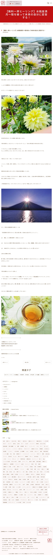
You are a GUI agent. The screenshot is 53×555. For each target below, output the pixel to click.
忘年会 (18, 443)
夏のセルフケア (20, 456)
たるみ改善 (45, 492)
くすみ (37, 446)
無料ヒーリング (20, 466)
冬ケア (22, 443)
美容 (14, 453)
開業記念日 (29, 459)
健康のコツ (44, 461)
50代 (23, 471)
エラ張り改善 (29, 476)
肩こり (40, 459)
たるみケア (46, 482)
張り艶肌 (4, 476)
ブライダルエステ (23, 499)
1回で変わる (25, 441)
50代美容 (16, 474)
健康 (37, 497)
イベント (9, 459)
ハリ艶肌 (27, 469)
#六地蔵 (37, 374)
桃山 (44, 459)
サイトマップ (5, 550)
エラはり (37, 489)
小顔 (48, 497)
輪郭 (43, 453)
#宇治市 (32, 374)
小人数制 (28, 482)
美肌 (35, 469)
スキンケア (33, 479)
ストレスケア (32, 443)
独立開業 (4, 451)
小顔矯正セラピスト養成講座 (37, 487)
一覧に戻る (26, 362)
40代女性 (4, 494)
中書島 (20, 479)
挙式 (36, 464)
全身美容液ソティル (8, 400)
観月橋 (4, 489)
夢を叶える (10, 479)
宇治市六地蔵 (5, 484)
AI (15, 446)
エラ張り (14, 466)
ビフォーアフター (10, 469)
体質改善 (38, 474)
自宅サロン (33, 474)
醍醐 (47, 469)
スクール (5, 393)
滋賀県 (27, 484)
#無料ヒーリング (44, 374)
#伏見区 (27, 374)
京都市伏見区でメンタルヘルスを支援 (10, 353)
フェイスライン (30, 494)
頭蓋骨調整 (5, 502)
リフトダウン (10, 451)
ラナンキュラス (15, 489)
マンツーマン (33, 453)
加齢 (41, 451)
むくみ (9, 476)
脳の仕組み (36, 456)
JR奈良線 (32, 484)
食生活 (10, 471)
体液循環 (22, 446)
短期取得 (10, 484)
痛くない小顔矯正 (34, 492)
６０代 (13, 499)
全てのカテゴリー (7, 384)
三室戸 (23, 484)
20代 (12, 482)
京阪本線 (15, 479)
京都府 (4, 469)
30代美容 (31, 451)
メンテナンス (15, 448)
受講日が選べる (39, 441)
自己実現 (24, 479)
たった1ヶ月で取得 (6, 461)
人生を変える (46, 448)
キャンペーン (8, 448)
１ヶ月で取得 (45, 441)
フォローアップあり (17, 484)
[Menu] (50, 3)
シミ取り (4, 459)
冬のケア (4, 443)
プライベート (6, 398)
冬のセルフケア (27, 448)
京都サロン (8, 441)
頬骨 (4, 471)
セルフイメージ (35, 459)
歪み (38, 471)
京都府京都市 (45, 451)
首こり (26, 446)
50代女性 (40, 492)
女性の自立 (47, 453)
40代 (34, 471)
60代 (14, 471)
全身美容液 (8, 482)
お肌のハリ (43, 469)
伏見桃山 (31, 466)
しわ (4, 448)
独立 (35, 494)
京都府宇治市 (37, 484)
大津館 (10, 487)
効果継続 (41, 448)
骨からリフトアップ (21, 476)
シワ (33, 489)
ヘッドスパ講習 (6, 453)
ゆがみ (38, 469)
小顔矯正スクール (11, 492)
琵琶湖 (42, 489)
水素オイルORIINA (7, 403)
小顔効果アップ (40, 494)
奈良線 (12, 474)
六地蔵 (17, 497)
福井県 (21, 489)
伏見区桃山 (5, 499)
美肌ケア (19, 441)
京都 (9, 499)
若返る (14, 487)
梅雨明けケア (18, 453)
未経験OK (27, 474)
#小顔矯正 (16, 374)
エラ (18, 459)
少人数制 (41, 482)
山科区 (42, 479)
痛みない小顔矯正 (6, 474)
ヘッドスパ (6, 389)
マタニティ (10, 443)
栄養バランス (19, 471)
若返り (41, 471)
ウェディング (27, 464)
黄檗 (24, 489)
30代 (28, 497)
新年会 (14, 443)
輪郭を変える (44, 499)
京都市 (19, 461)
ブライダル (26, 466)
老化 (11, 453)
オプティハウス (25, 461)
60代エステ (37, 451)
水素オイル (33, 482)
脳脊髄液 (17, 499)
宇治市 (31, 469)
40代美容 (4, 492)
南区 (4, 482)
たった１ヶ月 (45, 456)
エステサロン (10, 494)
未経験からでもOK (34, 448)
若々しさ (14, 459)
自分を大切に (14, 441)
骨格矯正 (26, 456)
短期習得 (15, 494)
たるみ (5, 391)
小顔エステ (8, 497)
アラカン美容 (46, 471)
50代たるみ (9, 489)
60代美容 (30, 471)
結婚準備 (11, 464)
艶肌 (28, 479)
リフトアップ (17, 464)
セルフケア (5, 479)
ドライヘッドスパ (23, 497)
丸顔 (7, 471)
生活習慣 (44, 466)
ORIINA (16, 482)
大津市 (42, 484)
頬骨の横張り (14, 476)
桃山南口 (45, 487)
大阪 (37, 482)
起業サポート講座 (36, 476)
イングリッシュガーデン (26, 487)
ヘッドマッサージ (42, 497)
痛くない (37, 479)
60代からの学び (42, 443)
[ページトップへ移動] (50, 531)
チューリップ (29, 489)
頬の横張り (39, 466)
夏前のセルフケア (32, 441)
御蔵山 (17, 492)
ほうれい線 (28, 502)
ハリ (41, 456)
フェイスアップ (22, 482)
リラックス (22, 469)
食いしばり (46, 446)
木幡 (4, 497)
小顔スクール (26, 492)
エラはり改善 (18, 502)
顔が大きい (21, 448)
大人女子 (26, 443)
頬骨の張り (17, 469)
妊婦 (4, 441)
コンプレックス (32, 446)
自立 (25, 494)
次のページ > (48, 362)
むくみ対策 (18, 487)
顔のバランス (30, 499)
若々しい (21, 492)
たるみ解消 (21, 494)
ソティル (46, 479)
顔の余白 (10, 456)
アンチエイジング (26, 453)
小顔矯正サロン (6, 464)
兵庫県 (46, 489)
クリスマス (5, 456)
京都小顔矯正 (38, 461)
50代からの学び (14, 461)
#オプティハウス (8, 374)
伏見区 (32, 464)
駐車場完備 (5, 446)
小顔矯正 (5, 386)
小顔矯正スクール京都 (7, 466)
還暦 (18, 446)
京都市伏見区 (22, 459)
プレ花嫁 (36, 499)
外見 (40, 499)
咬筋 (35, 466)
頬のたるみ (43, 474)
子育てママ (39, 453)
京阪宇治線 (43, 476)
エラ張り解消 (16, 451)
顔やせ (13, 497)
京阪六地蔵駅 (11, 446)
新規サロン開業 (32, 461)
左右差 (22, 464)
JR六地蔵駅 (22, 451)
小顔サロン (47, 484)
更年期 (37, 443)
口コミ (41, 446)
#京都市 (22, 374)
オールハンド (22, 474)
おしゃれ (14, 456)
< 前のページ (5, 362)
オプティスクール (12, 502)
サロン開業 (5, 487)
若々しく (31, 456)
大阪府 (24, 502)
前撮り (39, 464)
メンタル (3, 357)
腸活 (27, 471)
